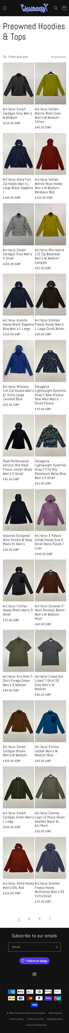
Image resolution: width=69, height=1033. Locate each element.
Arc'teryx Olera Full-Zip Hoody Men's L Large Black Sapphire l (18, 185)
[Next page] (50, 918)
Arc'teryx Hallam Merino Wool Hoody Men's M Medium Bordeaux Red (48, 185)
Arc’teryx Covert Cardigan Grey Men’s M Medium (17, 113)
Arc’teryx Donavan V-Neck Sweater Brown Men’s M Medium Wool (50, 612)
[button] (5, 8)
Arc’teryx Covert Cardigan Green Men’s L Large (18, 817)
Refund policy (55, 1013)
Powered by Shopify (35, 1013)
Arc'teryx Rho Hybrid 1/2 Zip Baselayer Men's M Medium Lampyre (49, 256)
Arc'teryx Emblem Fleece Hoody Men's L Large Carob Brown (49, 324)
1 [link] (19, 918)
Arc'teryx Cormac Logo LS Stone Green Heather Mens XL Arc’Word (50, 819)
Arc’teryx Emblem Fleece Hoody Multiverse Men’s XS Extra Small (49, 889)
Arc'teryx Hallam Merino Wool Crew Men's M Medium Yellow (48, 115)
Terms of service (35, 1019)
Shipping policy (55, 1019)
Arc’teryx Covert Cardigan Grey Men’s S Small (17, 254)
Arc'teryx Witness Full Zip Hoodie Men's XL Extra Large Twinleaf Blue (18, 392)
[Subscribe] (56, 947)
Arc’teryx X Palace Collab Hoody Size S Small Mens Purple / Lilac (49, 541)
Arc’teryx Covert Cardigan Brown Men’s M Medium (15, 751)
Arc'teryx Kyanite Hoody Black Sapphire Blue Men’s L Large (18, 324)
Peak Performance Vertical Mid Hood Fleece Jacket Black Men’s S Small (17, 467)
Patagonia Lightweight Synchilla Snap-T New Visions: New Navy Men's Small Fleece (50, 394)
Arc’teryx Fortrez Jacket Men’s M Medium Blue (47, 751)
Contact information (36, 1025)
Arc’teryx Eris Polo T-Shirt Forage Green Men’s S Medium (18, 680)
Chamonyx (19, 1013)
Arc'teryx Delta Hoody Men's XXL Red (18, 885)
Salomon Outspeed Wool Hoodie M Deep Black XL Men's (17, 539)
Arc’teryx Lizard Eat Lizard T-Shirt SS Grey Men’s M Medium (49, 682)
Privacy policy (17, 1019)
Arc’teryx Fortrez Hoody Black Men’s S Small (18, 610)
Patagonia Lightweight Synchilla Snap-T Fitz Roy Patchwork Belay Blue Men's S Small (50, 469)
